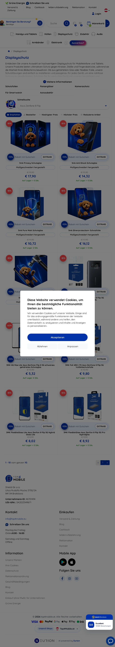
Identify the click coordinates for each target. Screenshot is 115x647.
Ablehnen (42, 346)
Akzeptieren (57, 337)
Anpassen (72, 346)
